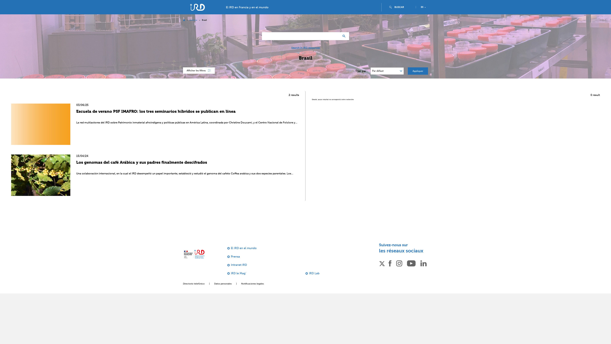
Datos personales (223, 290)
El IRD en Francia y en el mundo (247, 13)
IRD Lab (314, 279)
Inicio (184, 26)
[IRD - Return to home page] (197, 13)
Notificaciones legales (252, 290)
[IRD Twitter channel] (382, 269)
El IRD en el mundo (243, 254)
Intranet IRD (239, 271)
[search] (403, 13)
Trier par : (361, 77)
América (193, 26)
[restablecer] (337, 43)
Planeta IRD (599, 3)
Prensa (235, 263)
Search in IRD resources (305, 54)
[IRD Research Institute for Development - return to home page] (194, 260)
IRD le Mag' (238, 279)
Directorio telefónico (194, 290)
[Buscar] (344, 43)
